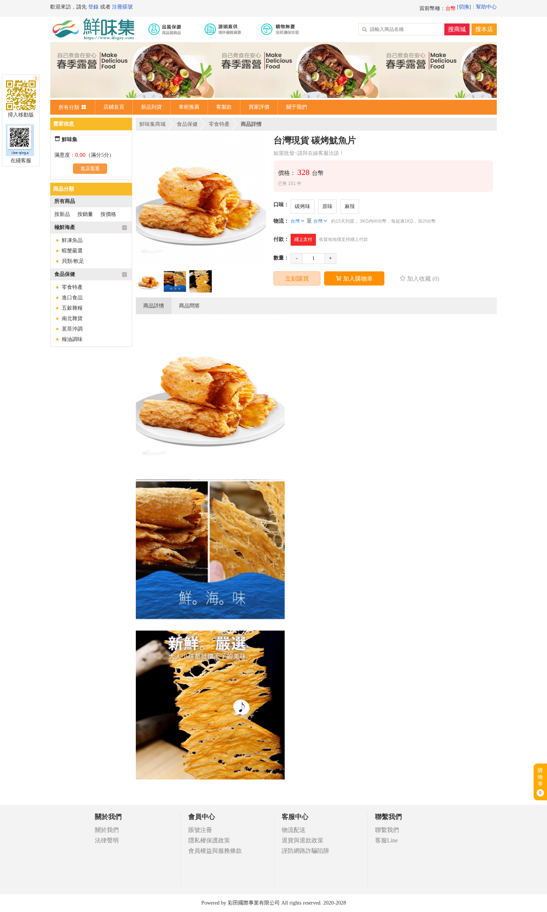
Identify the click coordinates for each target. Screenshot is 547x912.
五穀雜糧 (72, 308)
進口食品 (72, 297)
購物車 (540, 781)
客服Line (386, 840)
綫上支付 (303, 239)
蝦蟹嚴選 (72, 250)
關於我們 (107, 830)
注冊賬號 (122, 7)
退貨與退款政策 (302, 840)
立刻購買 (297, 278)
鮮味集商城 (153, 124)
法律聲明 (107, 840)
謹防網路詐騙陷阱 (305, 851)
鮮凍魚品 (72, 240)
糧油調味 (72, 339)
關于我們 (296, 107)
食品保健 (64, 274)
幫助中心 (486, 7)
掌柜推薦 (189, 107)
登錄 (93, 7)
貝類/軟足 (73, 261)
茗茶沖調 (72, 329)
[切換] (464, 7)
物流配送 (294, 830)
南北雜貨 (72, 318)
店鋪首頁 (113, 107)
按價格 (108, 214)
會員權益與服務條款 (215, 851)
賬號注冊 (200, 830)
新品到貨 (151, 107)
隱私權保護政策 (209, 840)
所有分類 (72, 107)
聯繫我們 (387, 830)
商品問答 (189, 306)
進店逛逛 (90, 168)
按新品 (62, 214)
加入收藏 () (419, 278)
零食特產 (72, 287)
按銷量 (85, 214)
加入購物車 (354, 278)
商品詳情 (153, 306)
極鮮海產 (64, 227)
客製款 (224, 107)
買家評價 (259, 107)
